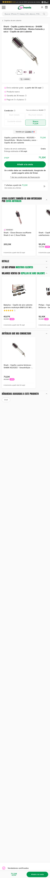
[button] (34, 73)
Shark (6, 400)
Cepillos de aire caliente (12, 20)
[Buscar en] (45, 14)
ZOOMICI (28, 132)
